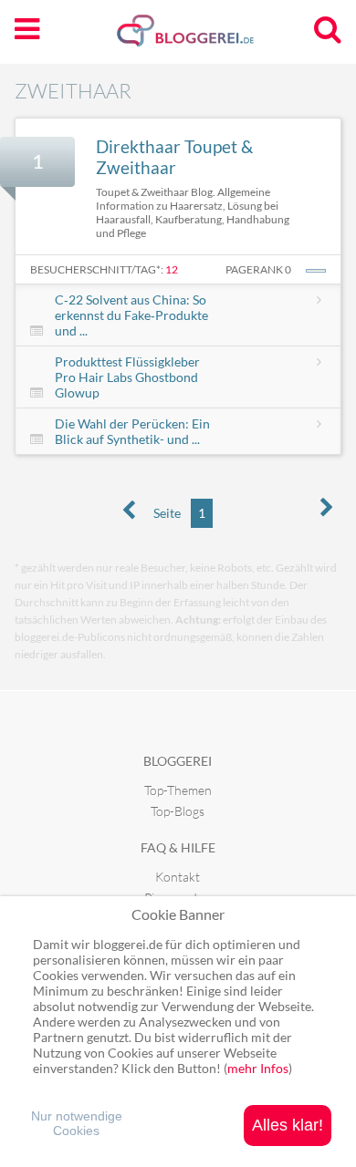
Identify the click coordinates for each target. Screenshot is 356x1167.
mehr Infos (257, 1068)
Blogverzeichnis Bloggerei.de (214, 37)
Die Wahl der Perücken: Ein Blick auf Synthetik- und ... (132, 431)
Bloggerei (177, 761)
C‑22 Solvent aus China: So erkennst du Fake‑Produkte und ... (131, 315)
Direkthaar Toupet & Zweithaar (174, 157)
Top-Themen (178, 790)
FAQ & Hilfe (178, 847)
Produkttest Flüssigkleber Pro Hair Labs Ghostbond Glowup (127, 377)
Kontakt (177, 876)
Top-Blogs (177, 811)
